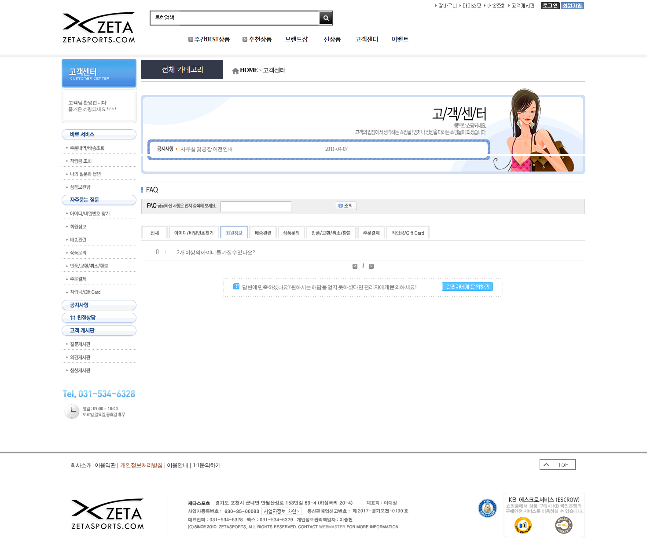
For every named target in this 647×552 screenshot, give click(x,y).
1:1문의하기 (207, 465)
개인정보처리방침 (141, 465)
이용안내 (177, 465)
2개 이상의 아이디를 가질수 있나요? (215, 252)
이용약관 (105, 465)
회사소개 (82, 465)
